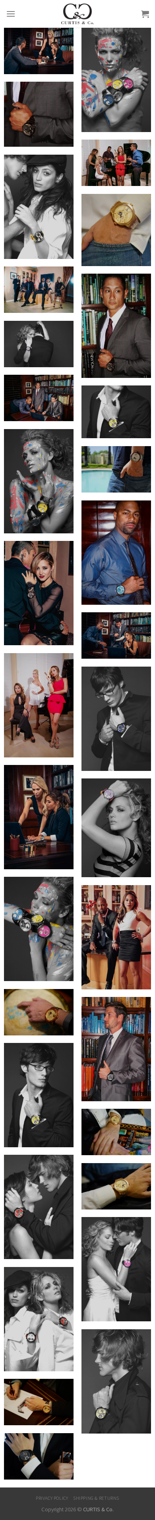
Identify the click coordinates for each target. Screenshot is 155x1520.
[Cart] (145, 14)
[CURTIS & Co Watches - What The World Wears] (78, 14)
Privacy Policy (52, 1498)
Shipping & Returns (96, 1498)
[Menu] (10, 13)
